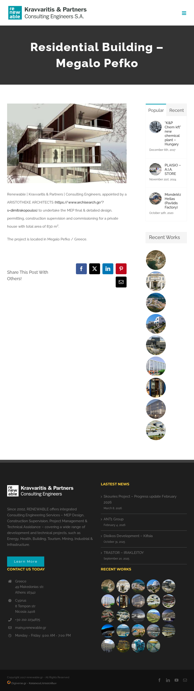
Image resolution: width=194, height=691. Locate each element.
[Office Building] (168, 630)
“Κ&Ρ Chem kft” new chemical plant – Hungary (173, 133)
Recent (176, 110)
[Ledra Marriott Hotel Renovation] (123, 645)
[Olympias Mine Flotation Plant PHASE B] (138, 645)
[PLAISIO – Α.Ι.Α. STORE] (155, 167)
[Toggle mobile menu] (184, 13)
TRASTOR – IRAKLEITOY (124, 553)
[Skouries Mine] (156, 302)
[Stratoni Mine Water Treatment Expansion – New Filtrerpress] (153, 645)
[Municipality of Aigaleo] (156, 345)
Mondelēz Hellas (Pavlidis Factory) (173, 200)
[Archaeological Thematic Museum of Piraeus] (138, 615)
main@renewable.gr (30, 628)
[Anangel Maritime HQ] (168, 615)
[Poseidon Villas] (156, 260)
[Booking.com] (156, 387)
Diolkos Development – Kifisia (128, 536)
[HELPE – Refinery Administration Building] (156, 430)
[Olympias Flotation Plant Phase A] (108, 615)
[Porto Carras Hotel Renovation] (123, 630)
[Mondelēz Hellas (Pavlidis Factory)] (155, 196)
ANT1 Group (113, 519)
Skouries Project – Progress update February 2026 (140, 499)
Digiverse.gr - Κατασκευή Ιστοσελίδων (34, 683)
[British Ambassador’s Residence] (156, 281)
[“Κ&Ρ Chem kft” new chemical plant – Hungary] (155, 125)
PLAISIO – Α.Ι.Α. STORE (173, 169)
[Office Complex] (156, 409)
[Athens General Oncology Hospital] (123, 615)
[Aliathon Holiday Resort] (138, 630)
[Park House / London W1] (153, 630)
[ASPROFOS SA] (156, 366)
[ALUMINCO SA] (168, 601)
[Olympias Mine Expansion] (108, 630)
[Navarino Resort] (153, 615)
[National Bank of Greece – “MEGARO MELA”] (108, 645)
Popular (156, 110)
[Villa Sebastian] (156, 324)
